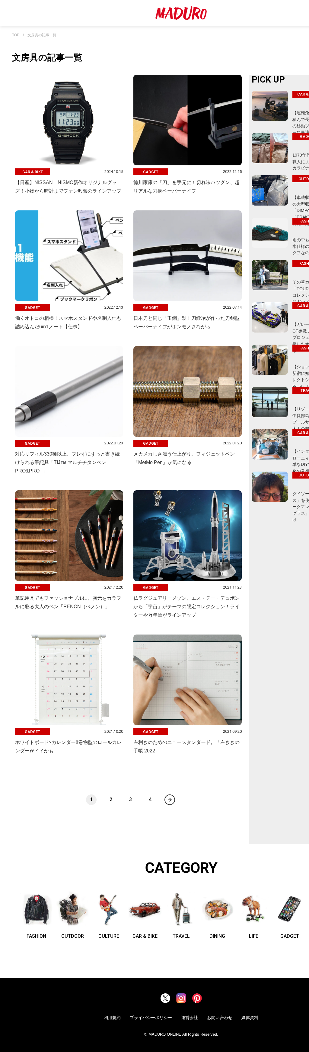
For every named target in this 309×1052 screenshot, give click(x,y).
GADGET (289, 936)
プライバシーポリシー (151, 1017)
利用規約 (112, 1017)
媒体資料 (249, 1017)
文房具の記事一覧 (41, 35)
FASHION (36, 936)
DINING (217, 936)
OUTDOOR (72, 936)
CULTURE (108, 936)
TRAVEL (181, 936)
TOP (15, 35)
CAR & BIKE (145, 936)
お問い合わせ (219, 1017)
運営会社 (189, 1017)
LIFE (253, 936)
